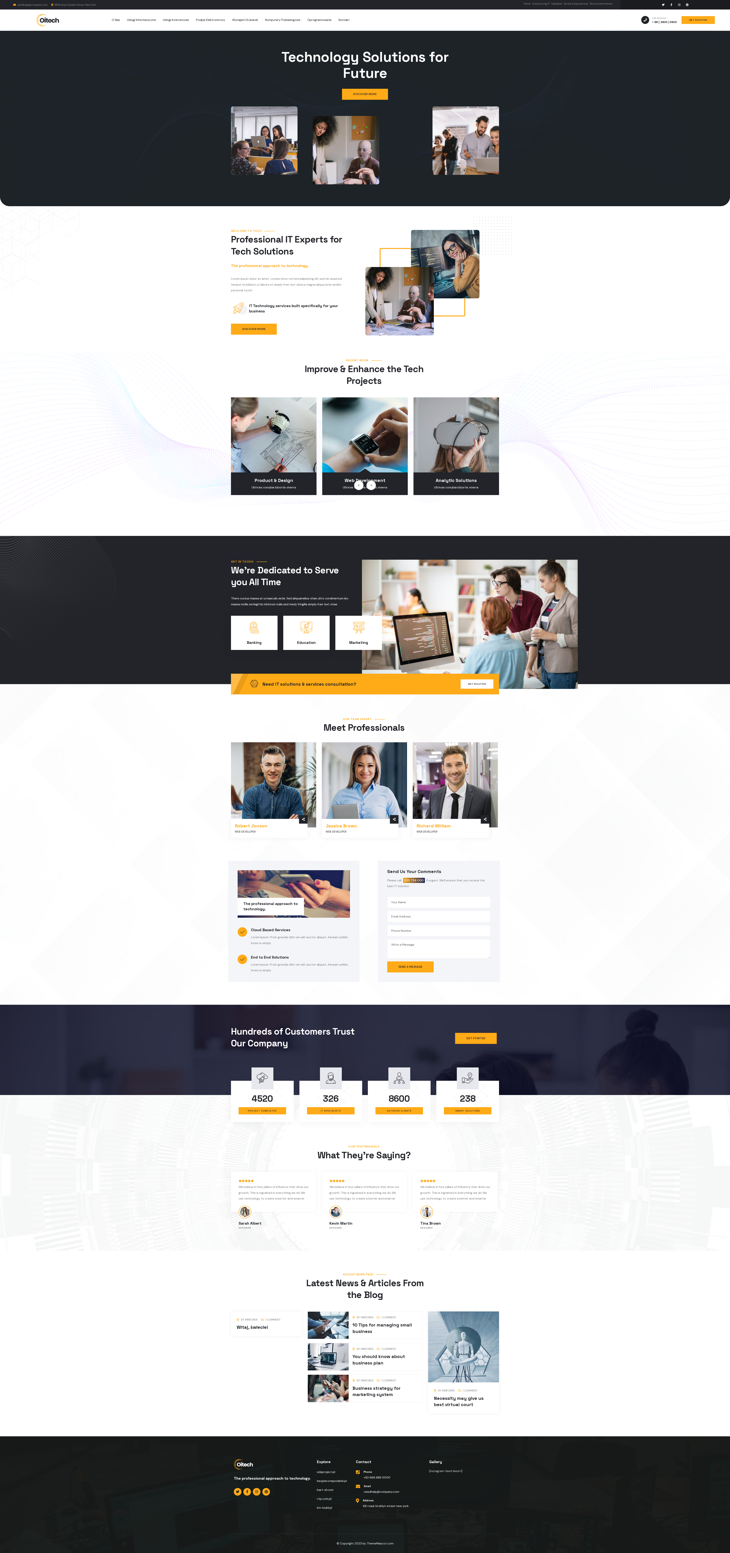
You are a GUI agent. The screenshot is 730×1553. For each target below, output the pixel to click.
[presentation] (359, 485)
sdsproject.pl (326, 1472)
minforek (251, 1319)
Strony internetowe (601, 3)
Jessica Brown (341, 826)
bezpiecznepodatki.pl (332, 1481)
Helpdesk (556, 3)
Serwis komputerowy (576, 3)
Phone (367, 1472)
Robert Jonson (251, 826)
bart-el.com (325, 1490)
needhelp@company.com (32, 4)
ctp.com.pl (324, 1499)
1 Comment (273, 1319)
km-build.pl (324, 1508)
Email (367, 1486)
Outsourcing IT (541, 3)
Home (527, 3)
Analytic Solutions (273, 480)
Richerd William (434, 826)
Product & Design (365, 480)
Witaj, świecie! (252, 1327)
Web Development (456, 480)
